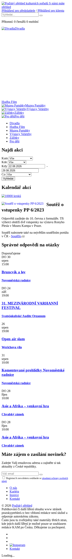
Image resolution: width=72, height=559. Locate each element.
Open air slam (13, 339)
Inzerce (14, 495)
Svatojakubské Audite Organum (23, 316)
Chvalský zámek (13, 414)
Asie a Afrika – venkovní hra (25, 406)
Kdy (4, 166)
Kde (4, 162)
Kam (5, 158)
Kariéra (14, 491)
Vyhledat (8, 178)
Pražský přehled (22, 505)
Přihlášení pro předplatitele (18, 10)
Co (3, 174)
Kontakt (15, 498)
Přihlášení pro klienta (51, 10)
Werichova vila (12, 347)
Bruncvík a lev (14, 272)
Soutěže (16, 236)
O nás (13, 488)
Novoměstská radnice (16, 280)
